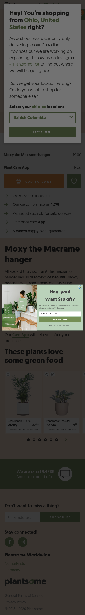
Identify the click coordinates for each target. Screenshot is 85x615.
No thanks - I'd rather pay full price (60, 325)
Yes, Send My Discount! (60, 319)
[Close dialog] (80, 287)
